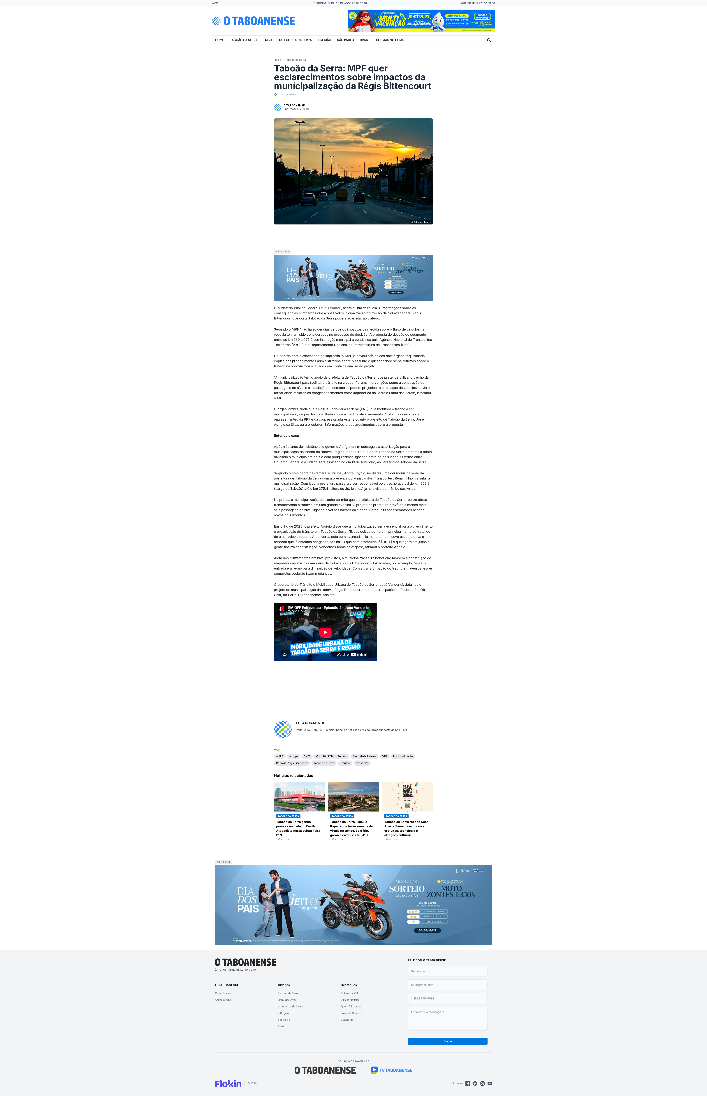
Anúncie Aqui (223, 999)
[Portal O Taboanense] (325, 1070)
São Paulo (345, 40)
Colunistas (347, 1019)
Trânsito (345, 763)
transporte (362, 763)
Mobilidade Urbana (364, 756)
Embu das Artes (287, 999)
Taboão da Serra (244, 40)
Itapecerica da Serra (295, 40)
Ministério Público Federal (331, 756)
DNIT (307, 756)
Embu (267, 40)
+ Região (324, 40)
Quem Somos (223, 993)
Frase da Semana (351, 1013)
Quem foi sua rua (351, 1006)
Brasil (365, 40)
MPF (384, 756)
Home (219, 40)
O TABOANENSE (294, 105)
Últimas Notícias (390, 40)
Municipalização (403, 756)
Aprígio (293, 756)
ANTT (279, 756)
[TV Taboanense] (391, 1070)
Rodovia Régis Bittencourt (292, 763)
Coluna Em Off (349, 993)
